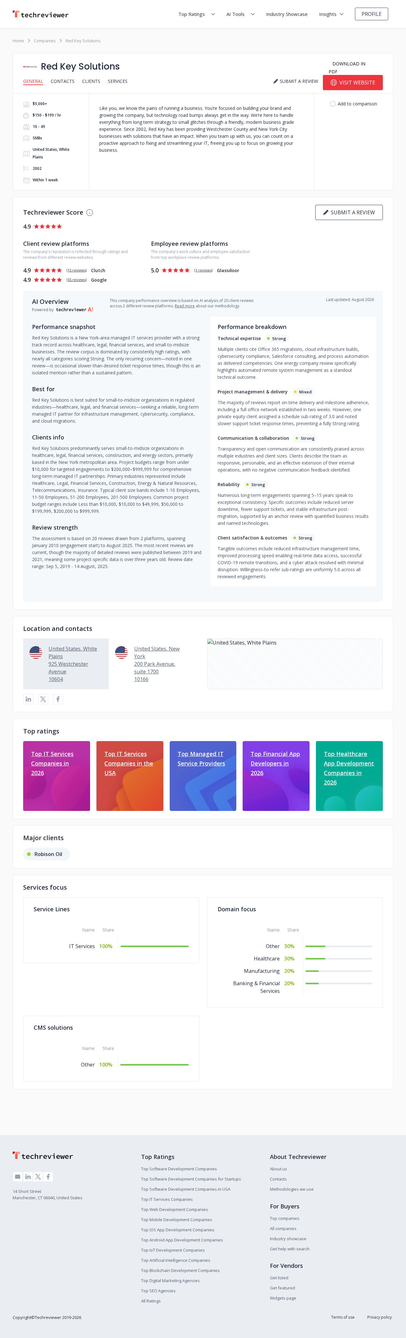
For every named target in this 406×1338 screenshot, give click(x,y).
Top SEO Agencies (158, 1291)
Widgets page (283, 1298)
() (77, 270)
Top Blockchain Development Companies (180, 1270)
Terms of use (343, 1317)
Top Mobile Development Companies (176, 1219)
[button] (295, 664)
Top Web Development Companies (174, 1209)
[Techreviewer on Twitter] (38, 1177)
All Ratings (151, 1301)
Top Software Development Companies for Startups (191, 1179)
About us (278, 1169)
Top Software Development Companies (179, 1169)
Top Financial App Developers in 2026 (275, 763)
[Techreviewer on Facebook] (48, 1177)
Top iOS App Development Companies (177, 1230)
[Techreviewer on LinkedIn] (28, 1177)
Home (18, 40)
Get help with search (290, 1249)
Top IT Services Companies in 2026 (52, 763)
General (33, 81)
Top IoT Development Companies (173, 1250)
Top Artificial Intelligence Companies (175, 1260)
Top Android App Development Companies (182, 1240)
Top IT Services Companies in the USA (128, 763)
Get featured (282, 1288)
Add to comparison (357, 104)
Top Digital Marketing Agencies (170, 1280)
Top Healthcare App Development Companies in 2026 (349, 768)
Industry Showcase (287, 14)
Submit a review (351, 212)
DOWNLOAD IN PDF (347, 68)
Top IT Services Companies (167, 1199)
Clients (91, 81)
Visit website (357, 82)
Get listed (279, 1278)
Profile (372, 13)
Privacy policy (379, 1317)
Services (118, 81)
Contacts (63, 81)
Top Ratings (191, 14)
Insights (328, 14)
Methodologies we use (292, 1189)
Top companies (284, 1218)
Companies (45, 40)
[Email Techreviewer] (18, 1177)
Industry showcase (288, 1238)
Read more (185, 306)
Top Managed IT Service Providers (201, 758)
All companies (283, 1228)
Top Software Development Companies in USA (185, 1189)
